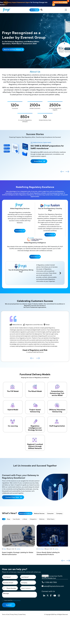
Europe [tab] (51, 576)
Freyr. (55, 614)
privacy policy (16, 600)
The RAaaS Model (35, 391)
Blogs (8, 519)
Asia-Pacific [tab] (58, 576)
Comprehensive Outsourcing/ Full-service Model (57, 393)
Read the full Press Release (12, 49)
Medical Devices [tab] (39, 513)
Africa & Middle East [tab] (49, 578)
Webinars (41, 519)
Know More (38, 161)
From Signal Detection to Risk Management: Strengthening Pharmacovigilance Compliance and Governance (53, 554)
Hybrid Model (13, 409)
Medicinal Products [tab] (25, 513)
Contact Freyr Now (12, 497)
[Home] (7, 10)
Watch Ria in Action (61, 2)
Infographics (33, 519)
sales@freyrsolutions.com (54, 586)
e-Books (25, 519)
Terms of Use (5, 614)
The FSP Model (13, 391)
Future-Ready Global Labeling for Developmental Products (13, 553)
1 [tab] (64, 41)
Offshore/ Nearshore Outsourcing (57, 410)
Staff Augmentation (57, 426)
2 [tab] (64, 44)
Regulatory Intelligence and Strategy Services (35, 428)
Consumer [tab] (50, 513)
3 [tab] (64, 46)
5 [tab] (64, 50)
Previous (62, 172)
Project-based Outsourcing (35, 410)
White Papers (50, 519)
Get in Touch (34, 10)
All (3, 519)
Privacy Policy (14, 614)
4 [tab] (64, 48)
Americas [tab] (45, 576)
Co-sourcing (13, 426)
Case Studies (16, 519)
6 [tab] (64, 52)
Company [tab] (59, 513)
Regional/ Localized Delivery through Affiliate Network (35, 446)
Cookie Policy (22, 614)
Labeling (22, 549)
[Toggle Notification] (68, 1)
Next (67, 172)
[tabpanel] (35, 40)
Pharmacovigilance (55, 549)
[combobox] (4, 588)
